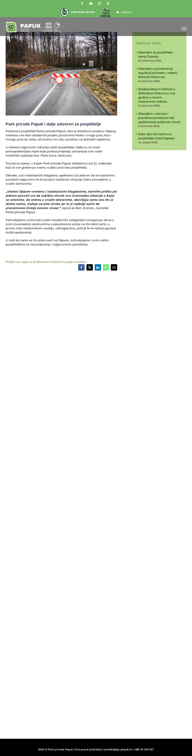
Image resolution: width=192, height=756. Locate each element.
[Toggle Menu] (184, 28)
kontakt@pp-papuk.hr (26, 468)
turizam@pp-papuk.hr (20, 562)
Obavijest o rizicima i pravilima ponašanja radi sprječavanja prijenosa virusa (159, 118)
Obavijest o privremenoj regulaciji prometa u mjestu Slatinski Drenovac (158, 73)
